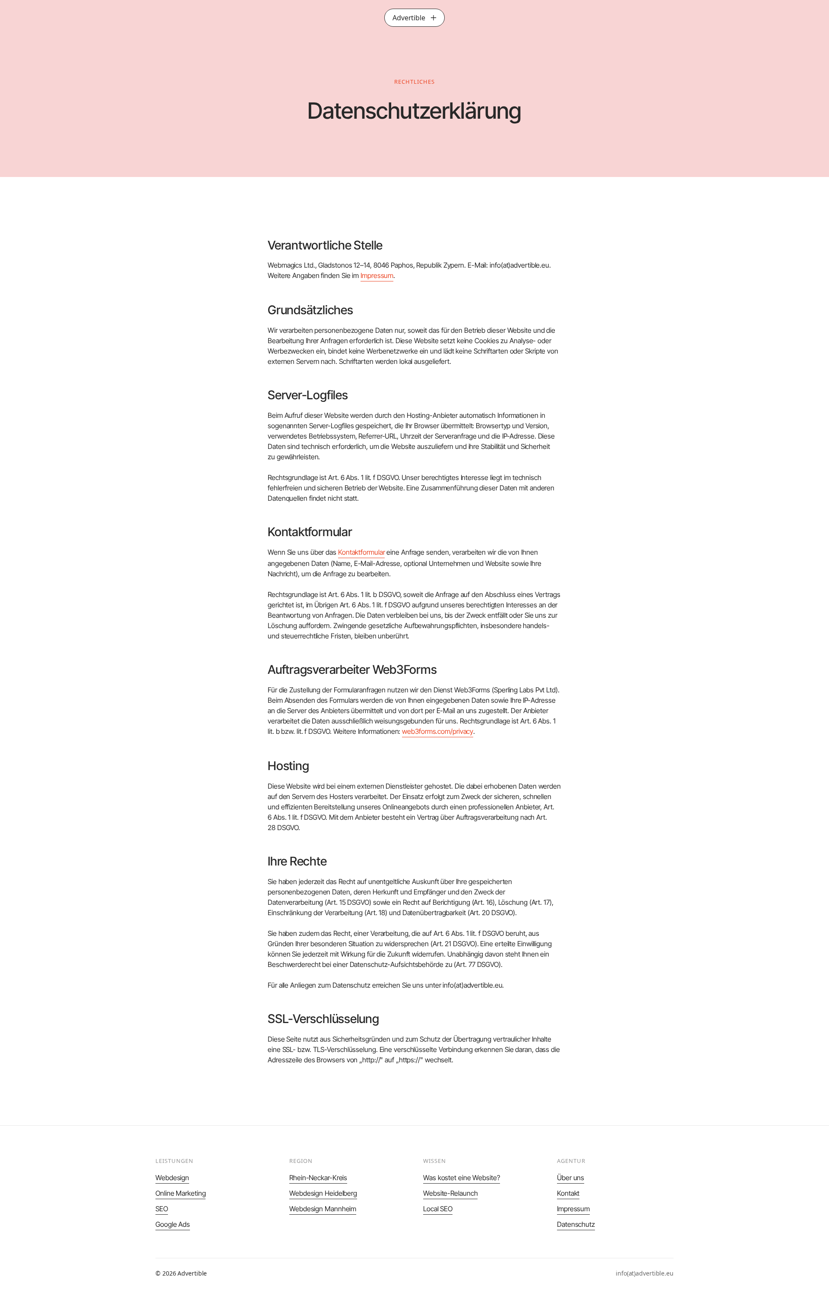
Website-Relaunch (450, 1193)
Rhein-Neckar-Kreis (318, 1177)
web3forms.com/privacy (437, 731)
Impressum (377, 275)
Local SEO (437, 1208)
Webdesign (172, 1177)
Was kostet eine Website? (461, 1177)
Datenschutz (576, 1224)
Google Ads (172, 1224)
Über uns (570, 1177)
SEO (161, 1208)
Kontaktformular (361, 552)
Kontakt (568, 1193)
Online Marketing (180, 1193)
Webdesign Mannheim (322, 1208)
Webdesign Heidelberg (323, 1193)
